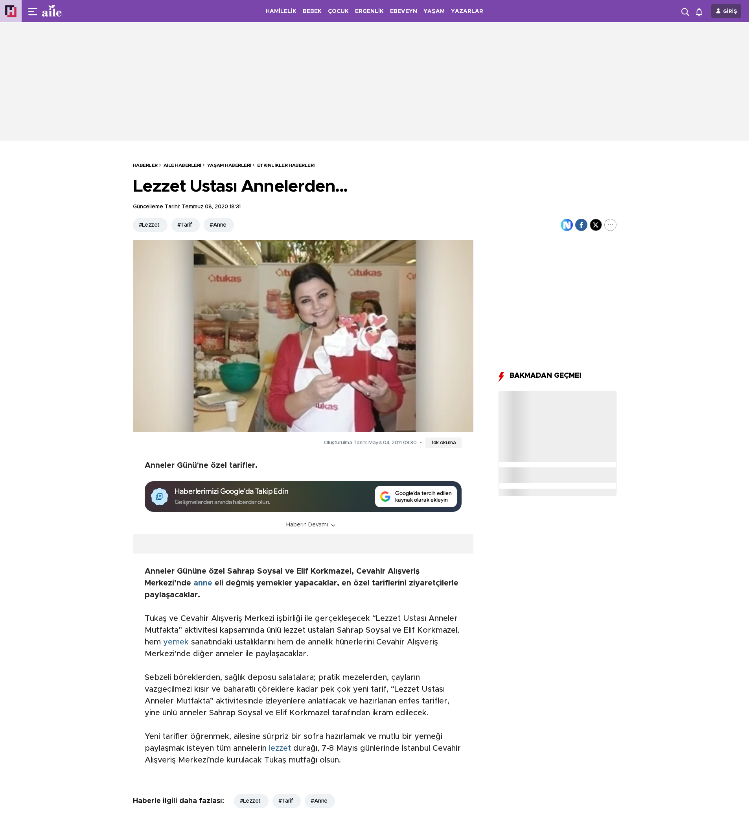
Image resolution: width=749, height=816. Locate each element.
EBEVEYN (403, 11)
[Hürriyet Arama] (686, 11)
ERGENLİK (369, 11)
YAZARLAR (467, 11)
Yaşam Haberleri (229, 165)
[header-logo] (67, 11)
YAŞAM (434, 11)
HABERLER (145, 165)
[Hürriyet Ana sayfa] (11, 11)
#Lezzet (149, 225)
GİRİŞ (730, 11)
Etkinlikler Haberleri (286, 165)
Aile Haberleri (182, 165)
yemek (176, 642)
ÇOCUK (338, 11)
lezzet (280, 748)
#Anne (218, 225)
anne (202, 583)
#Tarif (184, 225)
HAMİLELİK (281, 11)
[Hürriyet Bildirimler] (701, 11)
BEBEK (312, 11)
